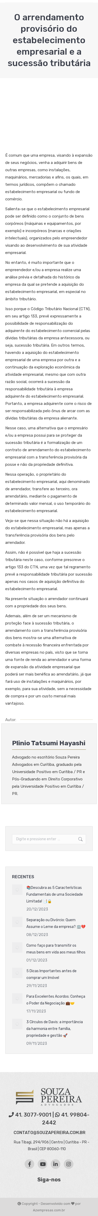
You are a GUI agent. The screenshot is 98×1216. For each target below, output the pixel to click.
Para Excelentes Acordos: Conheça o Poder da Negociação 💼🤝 (55, 999)
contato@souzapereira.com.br (49, 1132)
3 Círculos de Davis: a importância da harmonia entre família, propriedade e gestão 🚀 (54, 1029)
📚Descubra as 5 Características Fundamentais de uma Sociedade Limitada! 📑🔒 (54, 894)
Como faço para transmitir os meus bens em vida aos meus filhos (55, 948)
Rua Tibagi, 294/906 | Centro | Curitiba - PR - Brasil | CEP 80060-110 (51, 1145)
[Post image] (17, 889)
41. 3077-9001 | (34, 1115)
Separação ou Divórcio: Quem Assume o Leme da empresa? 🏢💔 (55, 923)
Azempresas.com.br (49, 1210)
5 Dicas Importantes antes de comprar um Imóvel (51, 974)
